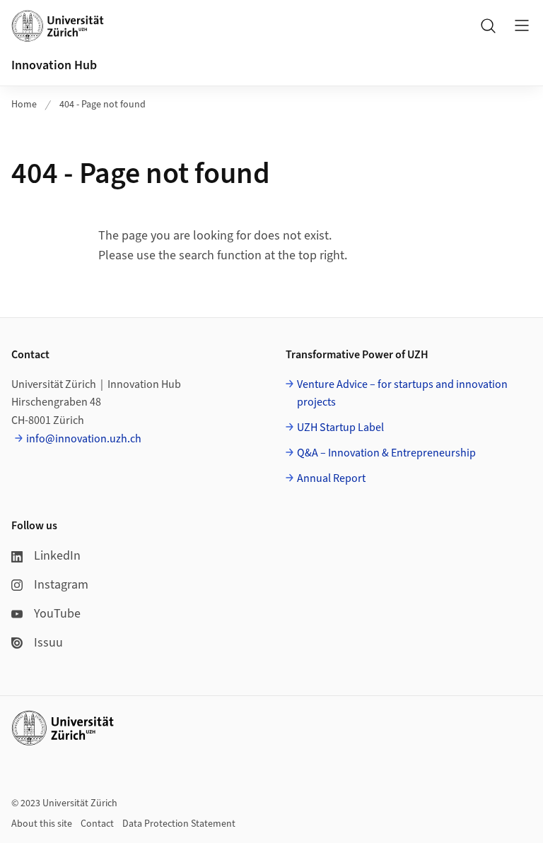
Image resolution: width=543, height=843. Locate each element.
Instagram (61, 585)
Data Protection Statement (178, 824)
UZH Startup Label (340, 427)
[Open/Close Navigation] (522, 25)
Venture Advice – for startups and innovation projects (402, 394)
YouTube (57, 614)
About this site (41, 824)
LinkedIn (57, 556)
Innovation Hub (54, 65)
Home (24, 105)
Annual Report (331, 478)
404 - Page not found (102, 105)
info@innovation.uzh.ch (83, 439)
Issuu (48, 643)
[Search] (488, 25)
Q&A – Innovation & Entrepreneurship (386, 453)
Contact (97, 824)
